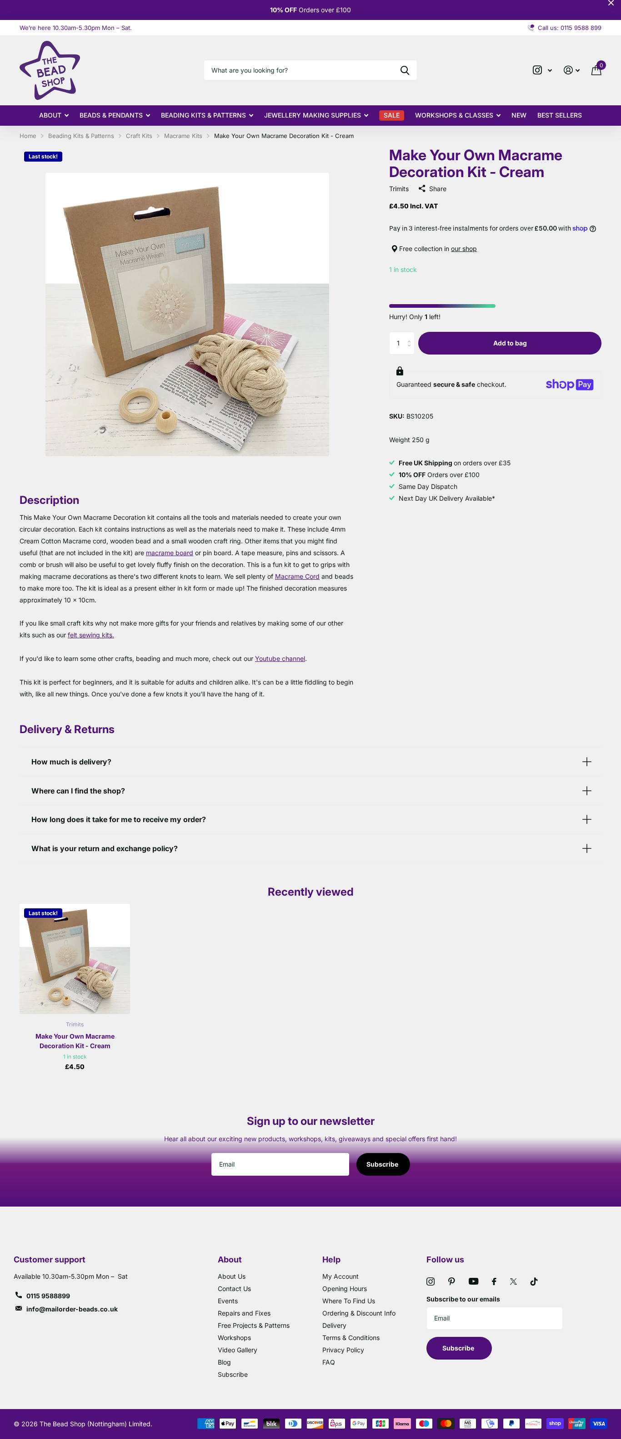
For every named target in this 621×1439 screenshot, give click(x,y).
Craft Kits (139, 135)
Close (611, 2)
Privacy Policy (343, 1350)
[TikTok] (534, 1281)
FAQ (328, 1362)
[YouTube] (473, 1281)
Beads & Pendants (111, 115)
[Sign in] (571, 70)
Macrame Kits (183, 135)
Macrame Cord (297, 576)
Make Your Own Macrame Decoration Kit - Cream (75, 1041)
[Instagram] (430, 1281)
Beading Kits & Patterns (203, 115)
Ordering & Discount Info (359, 1313)
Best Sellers (559, 115)
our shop (464, 248)
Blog (224, 1362)
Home (28, 135)
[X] (513, 1281)
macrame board (169, 553)
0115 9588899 (48, 1296)
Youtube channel (280, 658)
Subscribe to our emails (463, 1299)
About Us (231, 1276)
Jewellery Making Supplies (312, 115)
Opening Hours (344, 1288)
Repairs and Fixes (244, 1313)
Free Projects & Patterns (254, 1325)
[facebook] (494, 1281)
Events (228, 1301)
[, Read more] (542, 70)
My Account (340, 1276)
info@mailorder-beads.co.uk (72, 1309)
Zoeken (404, 70)
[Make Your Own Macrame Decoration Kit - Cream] (75, 959)
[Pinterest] (451, 1281)
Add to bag (510, 343)
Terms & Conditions (351, 1337)
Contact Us (234, 1288)
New (518, 115)
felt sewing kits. (91, 635)
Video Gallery (237, 1350)
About (50, 115)
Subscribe (383, 1164)
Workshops (234, 1337)
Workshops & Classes (454, 115)
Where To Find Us (348, 1301)
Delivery (334, 1325)
